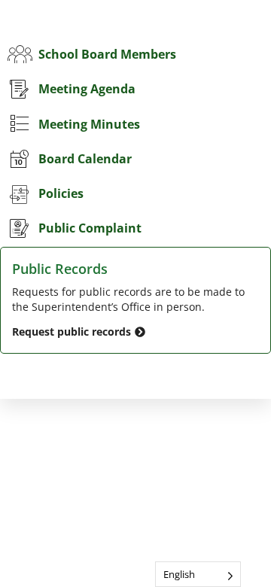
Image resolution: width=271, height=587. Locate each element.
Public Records (60, 269)
